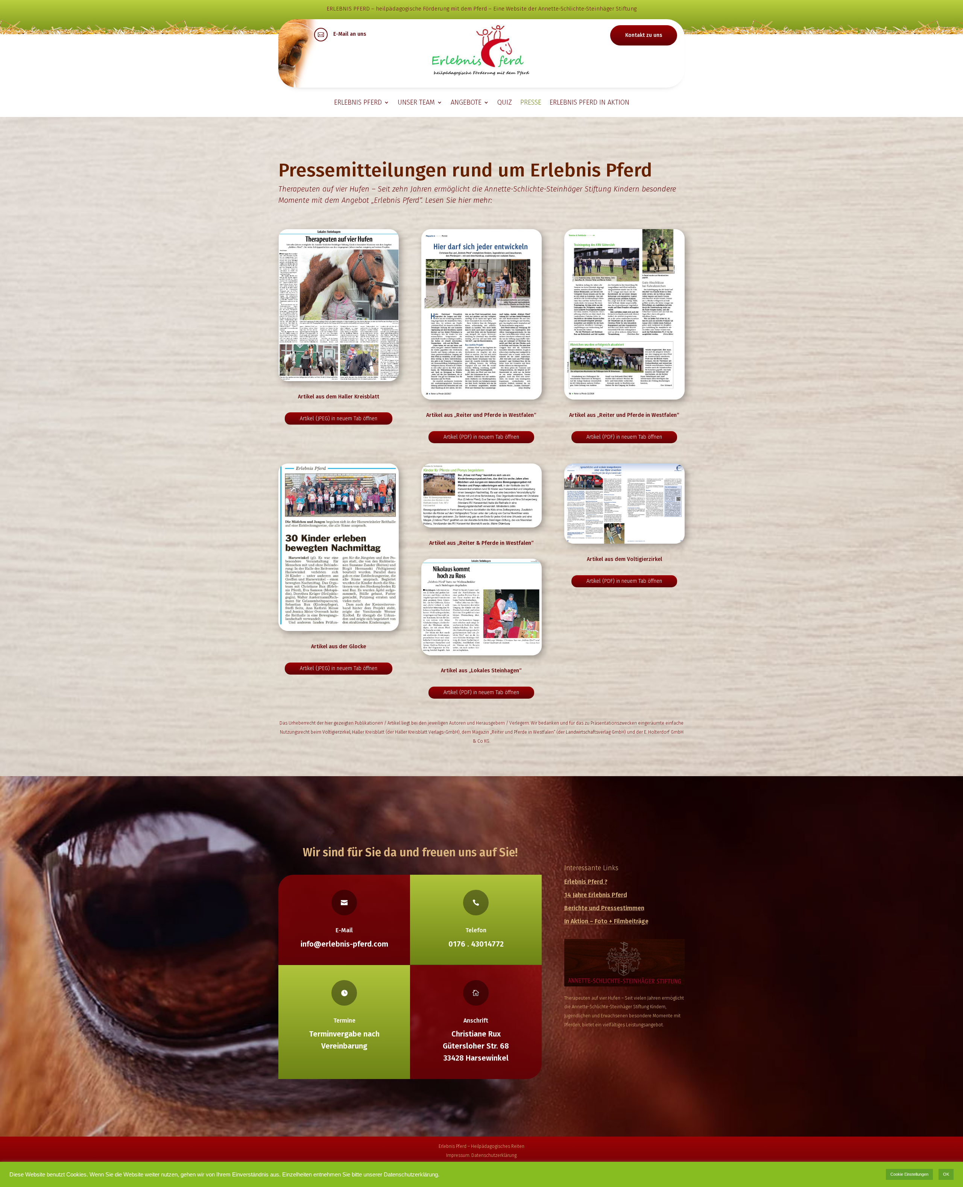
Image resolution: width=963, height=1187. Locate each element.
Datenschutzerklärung (493, 1155)
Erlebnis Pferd (358, 102)
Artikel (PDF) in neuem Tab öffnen (481, 437)
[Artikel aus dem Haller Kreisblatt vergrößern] (338, 305)
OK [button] (946, 1174)
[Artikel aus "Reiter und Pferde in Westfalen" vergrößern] (481, 314)
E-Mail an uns (349, 34)
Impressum (457, 1155)
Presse (530, 102)
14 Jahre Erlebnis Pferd (595, 894)
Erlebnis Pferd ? (586, 881)
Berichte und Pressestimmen (604, 908)
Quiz (504, 102)
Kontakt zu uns (643, 35)
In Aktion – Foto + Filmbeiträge (606, 921)
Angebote (466, 102)
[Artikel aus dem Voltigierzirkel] (624, 504)
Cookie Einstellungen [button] (909, 1174)
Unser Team (416, 102)
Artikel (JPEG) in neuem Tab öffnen (338, 418)
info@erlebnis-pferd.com (344, 943)
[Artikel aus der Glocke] (338, 547)
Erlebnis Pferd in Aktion (589, 102)
